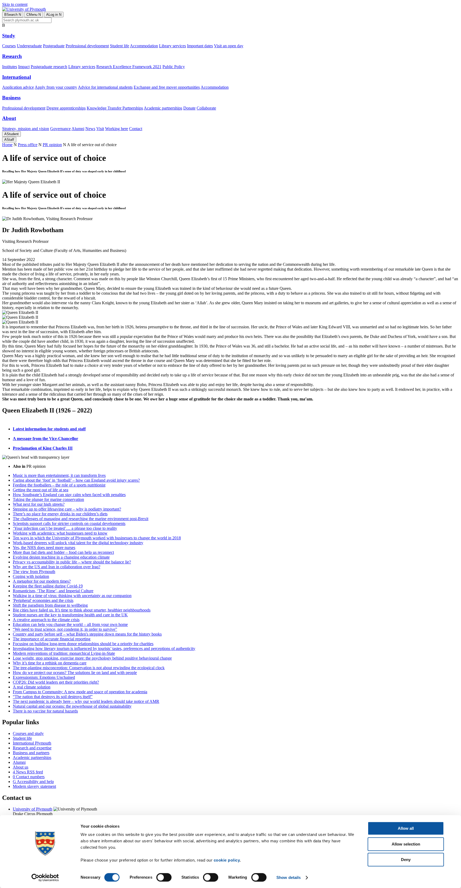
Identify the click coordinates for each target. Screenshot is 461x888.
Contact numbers (29, 776)
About (9, 118)
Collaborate (206, 108)
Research (12, 56)
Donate (189, 108)
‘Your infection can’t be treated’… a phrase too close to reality (65, 528)
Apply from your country (56, 87)
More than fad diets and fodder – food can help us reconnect (63, 552)
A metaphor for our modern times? (42, 581)
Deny (406, 859)
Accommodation (144, 46)
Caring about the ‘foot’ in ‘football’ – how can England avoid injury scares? (76, 480)
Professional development (87, 46)
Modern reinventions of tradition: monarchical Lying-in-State (64, 653)
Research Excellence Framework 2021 (128, 66)
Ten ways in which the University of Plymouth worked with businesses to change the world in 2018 (97, 538)
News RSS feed (28, 772)
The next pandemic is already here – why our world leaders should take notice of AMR (86, 701)
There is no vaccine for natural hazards (45, 711)
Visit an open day (228, 46)
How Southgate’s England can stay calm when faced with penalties (69, 494)
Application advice (18, 87)
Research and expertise (32, 748)
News (90, 128)
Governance (60, 128)
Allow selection (406, 844)
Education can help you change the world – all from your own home (70, 624)
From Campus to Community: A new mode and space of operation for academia (80, 692)
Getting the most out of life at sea (40, 490)
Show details (288, 877)
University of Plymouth (32, 809)
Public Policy (173, 66)
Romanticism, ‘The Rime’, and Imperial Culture (53, 591)
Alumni (77, 128)
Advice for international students (105, 87)
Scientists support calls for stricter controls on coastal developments (69, 523)
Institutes (9, 66)
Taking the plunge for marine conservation (48, 499)
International (16, 77)
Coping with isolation (31, 576)
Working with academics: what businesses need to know (60, 533)
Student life (119, 46)
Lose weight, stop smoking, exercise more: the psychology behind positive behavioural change (92, 658)
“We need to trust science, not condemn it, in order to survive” (65, 629)
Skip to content (14, 4)
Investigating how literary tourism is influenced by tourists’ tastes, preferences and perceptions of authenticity (104, 648)
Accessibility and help (33, 781)
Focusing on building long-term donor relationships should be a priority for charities (83, 643)
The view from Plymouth (34, 571)
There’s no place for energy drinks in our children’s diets (60, 514)
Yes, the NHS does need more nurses (44, 547)
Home (7, 144)
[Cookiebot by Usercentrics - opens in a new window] (45, 878)
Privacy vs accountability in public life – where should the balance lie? (72, 562)
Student (11, 134)
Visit (100, 128)
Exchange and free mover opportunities (167, 87)
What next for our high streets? (39, 504)
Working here (116, 128)
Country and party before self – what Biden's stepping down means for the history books (87, 634)
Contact (135, 128)
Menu (33, 15)
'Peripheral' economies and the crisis (43, 600)
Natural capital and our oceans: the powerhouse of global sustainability (72, 706)
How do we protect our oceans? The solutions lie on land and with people (75, 672)
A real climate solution (31, 687)
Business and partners (31, 752)
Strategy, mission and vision (25, 128)
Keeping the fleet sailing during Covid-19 (48, 586)
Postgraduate (54, 46)
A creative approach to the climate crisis (46, 619)
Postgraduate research (49, 66)
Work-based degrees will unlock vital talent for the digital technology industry (78, 542)
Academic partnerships (163, 108)
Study (8, 35)
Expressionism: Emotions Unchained (44, 677)
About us (20, 767)
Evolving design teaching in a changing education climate (61, 557)
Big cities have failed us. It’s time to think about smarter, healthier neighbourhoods (81, 610)
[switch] (164, 877)
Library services (172, 46)
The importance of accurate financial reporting (51, 639)
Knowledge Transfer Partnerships (115, 108)
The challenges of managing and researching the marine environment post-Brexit (80, 518)
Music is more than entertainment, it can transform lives (59, 475)
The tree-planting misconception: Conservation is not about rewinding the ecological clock (89, 667)
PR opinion (52, 144)
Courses (9, 46)
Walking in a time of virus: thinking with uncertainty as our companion (72, 595)
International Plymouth (32, 743)
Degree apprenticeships (66, 108)
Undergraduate (29, 46)
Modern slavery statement (34, 786)
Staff (9, 140)
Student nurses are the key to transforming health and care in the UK (70, 615)
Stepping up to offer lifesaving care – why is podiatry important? (67, 509)
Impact (24, 66)
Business (11, 97)
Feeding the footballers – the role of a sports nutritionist (59, 485)
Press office (27, 144)
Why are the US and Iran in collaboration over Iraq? (56, 566)
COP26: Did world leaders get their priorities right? (56, 682)
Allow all (406, 828)
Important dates (200, 46)
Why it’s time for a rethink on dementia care (49, 663)
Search (12, 15)
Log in (53, 15)
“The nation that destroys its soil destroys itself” (53, 696)
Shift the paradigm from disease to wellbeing (50, 605)
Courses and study (28, 733)
